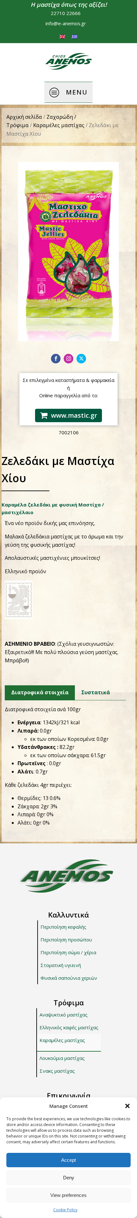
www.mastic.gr (74, 415)
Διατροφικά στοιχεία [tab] (39, 692)
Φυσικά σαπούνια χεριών (68, 978)
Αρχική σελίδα (24, 116)
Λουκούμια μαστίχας (62, 1058)
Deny (68, 1177)
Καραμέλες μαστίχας (58, 125)
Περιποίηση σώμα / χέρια (68, 952)
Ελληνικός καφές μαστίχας (69, 1027)
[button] (127, 1106)
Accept (68, 1160)
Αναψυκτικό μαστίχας (64, 1014)
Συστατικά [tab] (95, 692)
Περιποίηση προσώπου (66, 939)
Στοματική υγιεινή (60, 965)
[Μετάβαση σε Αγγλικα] (62, 36)
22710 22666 (66, 13)
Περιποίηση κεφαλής (63, 927)
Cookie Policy (65, 1210)
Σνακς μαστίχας (57, 1071)
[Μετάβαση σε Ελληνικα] (74, 36)
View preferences (68, 1195)
